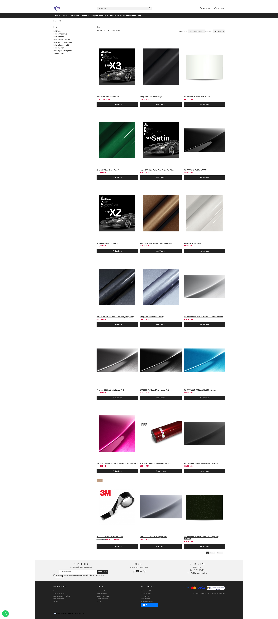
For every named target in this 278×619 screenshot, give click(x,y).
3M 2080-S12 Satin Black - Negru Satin (154, 390)
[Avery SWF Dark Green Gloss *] (117, 140)
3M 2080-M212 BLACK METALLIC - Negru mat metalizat (201, 538)
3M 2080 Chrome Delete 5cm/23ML (110, 537)
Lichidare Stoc (115, 15)
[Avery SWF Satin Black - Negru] (161, 67)
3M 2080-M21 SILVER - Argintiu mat (153, 537)
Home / (55, 21)
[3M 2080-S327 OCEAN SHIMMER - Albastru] (204, 360)
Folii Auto (57, 31)
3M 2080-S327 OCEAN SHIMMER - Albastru (200, 390)
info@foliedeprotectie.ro (198, 573)
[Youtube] (137, 571)
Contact (55, 601)
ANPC (99, 601)
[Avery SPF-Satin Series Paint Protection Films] (161, 140)
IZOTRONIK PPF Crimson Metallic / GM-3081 (156, 463)
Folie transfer (58, 48)
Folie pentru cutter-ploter (62, 42)
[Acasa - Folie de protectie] (64, 8)
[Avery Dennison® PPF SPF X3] (117, 67)
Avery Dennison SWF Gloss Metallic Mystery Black (115, 317)
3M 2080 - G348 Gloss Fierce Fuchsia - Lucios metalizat (117, 463)
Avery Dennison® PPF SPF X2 (108, 243)
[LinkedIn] (140, 571)
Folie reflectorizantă (61, 45)
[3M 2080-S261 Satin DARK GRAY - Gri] (117, 360)
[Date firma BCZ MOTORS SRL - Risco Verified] (69, 614)
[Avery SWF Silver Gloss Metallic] (161, 287)
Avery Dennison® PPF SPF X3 (108, 97)
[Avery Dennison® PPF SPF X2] (117, 213)
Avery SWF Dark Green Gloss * (108, 170)
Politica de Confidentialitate (61, 596)
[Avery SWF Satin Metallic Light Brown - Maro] (161, 213)
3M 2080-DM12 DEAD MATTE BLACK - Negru (200, 463)
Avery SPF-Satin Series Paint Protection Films (157, 170)
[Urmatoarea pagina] (221, 553)
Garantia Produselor (103, 596)
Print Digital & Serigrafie (62, 51)
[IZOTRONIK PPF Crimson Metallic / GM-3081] (161, 433)
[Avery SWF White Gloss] (204, 213)
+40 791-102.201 (198, 570)
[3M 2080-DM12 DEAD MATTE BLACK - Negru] (204, 433)
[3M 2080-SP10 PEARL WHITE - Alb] (204, 67)
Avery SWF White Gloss (192, 243)
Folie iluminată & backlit (62, 40)
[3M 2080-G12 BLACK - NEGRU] (204, 140)
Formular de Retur (102, 598)
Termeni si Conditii (59, 593)
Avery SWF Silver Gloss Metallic (151, 317)
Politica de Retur (102, 593)
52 (218, 553)
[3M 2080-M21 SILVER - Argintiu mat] (161, 507)
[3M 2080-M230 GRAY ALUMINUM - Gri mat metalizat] (204, 287)
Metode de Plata (102, 591)
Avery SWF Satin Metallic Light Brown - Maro (156, 243)
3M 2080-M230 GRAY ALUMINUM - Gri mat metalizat (203, 317)
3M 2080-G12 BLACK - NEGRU (195, 170)
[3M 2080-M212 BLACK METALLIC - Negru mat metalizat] (204, 507)
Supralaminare (58, 53)
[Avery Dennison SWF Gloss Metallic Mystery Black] (117, 287)
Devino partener (129, 15)
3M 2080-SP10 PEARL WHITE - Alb (197, 97)
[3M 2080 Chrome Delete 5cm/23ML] (117, 507)
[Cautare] (150, 8)
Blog (139, 15)
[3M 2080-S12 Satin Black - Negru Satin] (161, 360)
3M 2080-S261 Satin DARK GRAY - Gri (111, 390)
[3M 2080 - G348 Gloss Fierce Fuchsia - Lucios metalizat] (117, 433)
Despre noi (56, 591)
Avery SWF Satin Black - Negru (151, 97)
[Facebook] (133, 571)
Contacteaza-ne (151, 605)
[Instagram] (144, 571)
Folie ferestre (58, 37)
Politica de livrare (58, 598)
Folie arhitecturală (60, 34)
